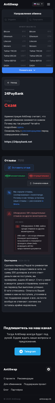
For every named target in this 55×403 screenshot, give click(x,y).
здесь (20, 127)
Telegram (30, 351)
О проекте (9, 378)
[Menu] (48, 4)
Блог (6, 389)
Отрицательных (39, 176)
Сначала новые (40, 183)
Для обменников (13, 384)
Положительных (15, 176)
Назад (14, 82)
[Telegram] (48, 369)
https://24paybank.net (18, 141)
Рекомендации (25, 378)
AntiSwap (11, 4)
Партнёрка (17, 389)
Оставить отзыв (21, 167)
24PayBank (13, 93)
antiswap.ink (45, 399)
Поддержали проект (35, 384)
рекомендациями (31, 131)
